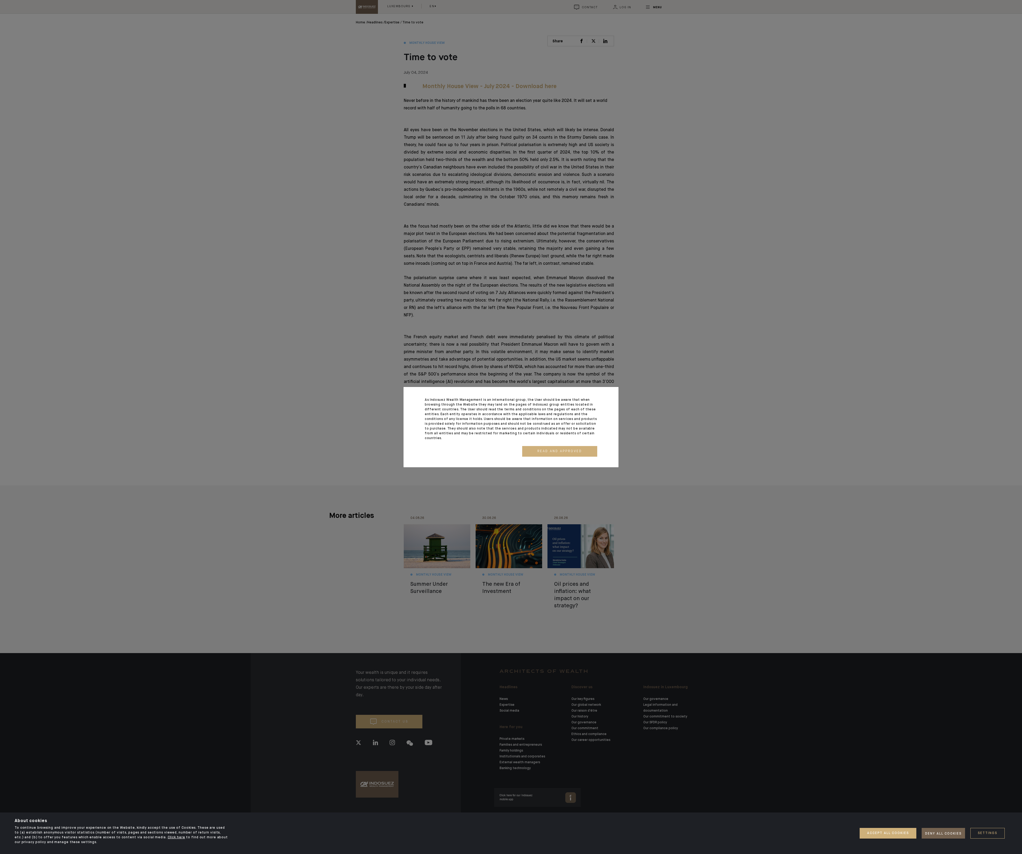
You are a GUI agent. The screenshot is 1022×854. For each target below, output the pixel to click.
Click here (176, 837)
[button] (559, 451)
